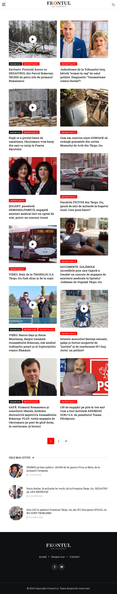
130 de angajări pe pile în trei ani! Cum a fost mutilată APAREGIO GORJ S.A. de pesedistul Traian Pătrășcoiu (82, 412)
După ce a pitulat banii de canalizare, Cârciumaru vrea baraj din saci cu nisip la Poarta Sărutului (31, 143)
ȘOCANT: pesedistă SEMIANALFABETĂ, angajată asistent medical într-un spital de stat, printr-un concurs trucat (31, 211)
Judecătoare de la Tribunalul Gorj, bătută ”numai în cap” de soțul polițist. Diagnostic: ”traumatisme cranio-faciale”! (82, 75)
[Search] (113, 4)
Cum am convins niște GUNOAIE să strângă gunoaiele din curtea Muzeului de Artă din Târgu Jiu (84, 141)
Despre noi (58, 556)
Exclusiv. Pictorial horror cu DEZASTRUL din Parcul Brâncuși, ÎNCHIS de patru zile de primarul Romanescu (31, 75)
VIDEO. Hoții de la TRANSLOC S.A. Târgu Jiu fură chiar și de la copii (31, 276)
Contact (74, 556)
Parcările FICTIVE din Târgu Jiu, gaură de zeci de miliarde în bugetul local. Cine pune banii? (84, 206)
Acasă (43, 556)
